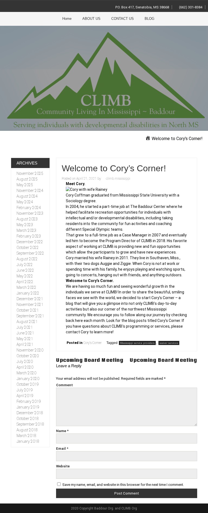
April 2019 (25, 396)
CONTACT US (122, 19)
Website (63, 466)
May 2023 (25, 225)
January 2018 (28, 441)
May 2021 (25, 339)
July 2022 (25, 264)
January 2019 (28, 407)
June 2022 (25, 270)
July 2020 (25, 361)
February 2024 (29, 207)
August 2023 (27, 219)
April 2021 (25, 344)
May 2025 (25, 185)
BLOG (149, 19)
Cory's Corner (92, 343)
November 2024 (30, 190)
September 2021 (30, 316)
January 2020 (28, 378)
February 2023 (29, 236)
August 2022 (27, 259)
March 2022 (26, 287)
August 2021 (27, 321)
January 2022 (28, 293)
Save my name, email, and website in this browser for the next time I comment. (123, 485)
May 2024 (25, 202)
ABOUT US (91, 19)
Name (62, 431)
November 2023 (30, 213)
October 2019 (28, 384)
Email (62, 448)
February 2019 (29, 401)
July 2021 (25, 327)
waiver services (169, 342)
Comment (64, 385)
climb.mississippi (118, 178)
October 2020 (28, 356)
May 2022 (25, 276)
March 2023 (26, 230)
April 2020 (25, 367)
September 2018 (30, 424)
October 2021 (28, 310)
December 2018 (30, 413)
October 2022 (28, 247)
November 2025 (30, 173)
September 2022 (30, 253)
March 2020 (26, 373)
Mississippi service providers (137, 342)
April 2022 (25, 282)
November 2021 (30, 304)
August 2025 (27, 179)
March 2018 (26, 435)
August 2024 (27, 196)
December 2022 (30, 242)
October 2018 (28, 418)
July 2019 (25, 390)
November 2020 (30, 350)
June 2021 (25, 333)
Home (67, 19)
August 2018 (27, 430)
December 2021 (30, 299)
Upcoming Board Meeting (89, 360)
